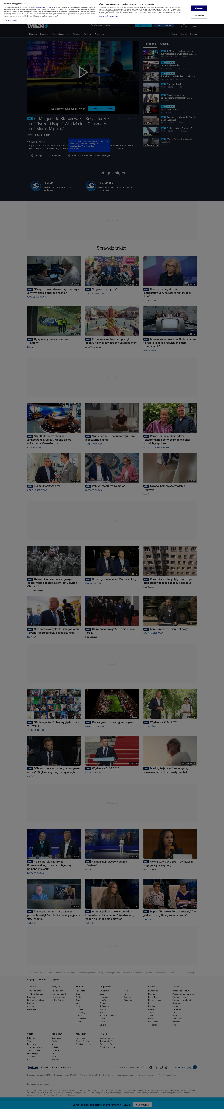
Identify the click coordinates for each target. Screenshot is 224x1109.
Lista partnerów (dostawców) (108, 16)
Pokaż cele (199, 16)
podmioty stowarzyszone (43, 7)
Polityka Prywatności (11, 20)
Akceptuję (199, 8)
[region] (112, 12)
